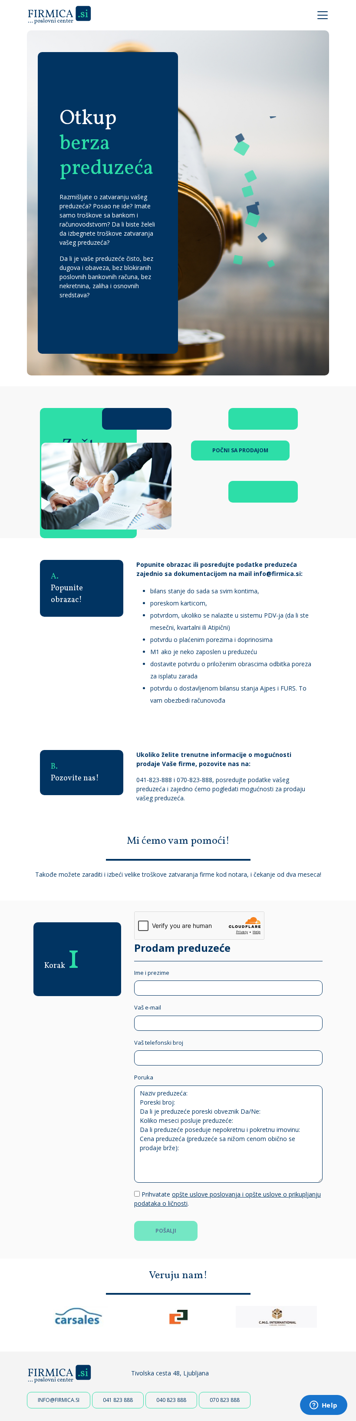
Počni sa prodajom (240, 450)
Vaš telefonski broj (158, 1042)
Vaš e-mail (147, 1007)
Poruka (143, 1077)
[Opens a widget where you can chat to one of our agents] (323, 1406)
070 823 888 (225, 1400)
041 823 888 (118, 1400)
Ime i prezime (151, 973)
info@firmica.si (277, 573)
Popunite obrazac (163, 564)
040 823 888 (171, 1400)
